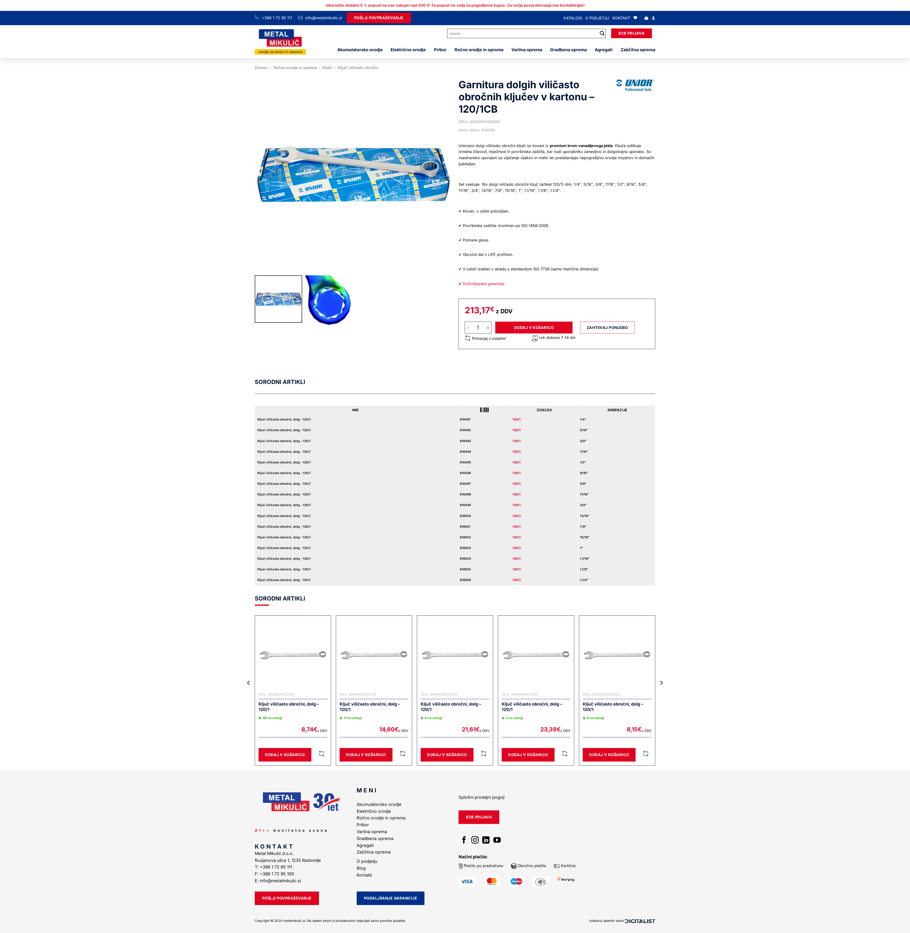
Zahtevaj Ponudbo (607, 327)
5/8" (583, 483)
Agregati (604, 49)
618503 (465, 548)
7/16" (584, 451)
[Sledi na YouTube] (497, 840)
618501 (465, 526)
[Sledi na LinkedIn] (486, 840)
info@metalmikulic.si (323, 17)
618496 (465, 473)
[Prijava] (653, 17)
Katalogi (573, 18)
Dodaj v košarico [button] (285, 754)
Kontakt (621, 18)
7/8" (583, 526)
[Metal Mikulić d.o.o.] (280, 42)
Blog (361, 868)
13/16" (584, 516)
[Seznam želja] (635, 17)
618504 (465, 558)
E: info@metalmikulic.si (278, 880)
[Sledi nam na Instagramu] (475, 840)
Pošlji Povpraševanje (379, 17)
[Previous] (248, 692)
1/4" (583, 419)
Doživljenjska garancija (483, 283)
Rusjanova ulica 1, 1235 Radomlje (288, 860)
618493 (465, 441)
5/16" (584, 430)
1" (581, 548)
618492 (465, 430)
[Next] (661, 692)
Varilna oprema (526, 49)
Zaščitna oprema (638, 49)
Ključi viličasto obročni (358, 67)
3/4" (583, 505)
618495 (465, 462)
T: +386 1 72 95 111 (274, 866)
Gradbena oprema (568, 49)
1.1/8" (584, 569)
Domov (261, 67)
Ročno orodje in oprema (479, 49)
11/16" (584, 494)
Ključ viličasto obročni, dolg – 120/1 (289, 707)
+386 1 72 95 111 (277, 17)
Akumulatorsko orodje (360, 49)
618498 (465, 494)
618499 (465, 505)
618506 (465, 580)
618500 (465, 516)
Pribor (440, 49)
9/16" (584, 473)
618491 (465, 419)
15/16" (584, 537)
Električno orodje (408, 49)
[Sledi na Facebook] (464, 840)
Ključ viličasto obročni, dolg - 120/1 (284, 419)
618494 (465, 451)
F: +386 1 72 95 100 (275, 873)
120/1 (517, 419)
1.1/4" (584, 580)
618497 (465, 483)
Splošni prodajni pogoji (482, 797)
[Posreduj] (602, 33)
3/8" (583, 441)
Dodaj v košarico (534, 327)
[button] (646, 17)
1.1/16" (585, 558)
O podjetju (597, 18)
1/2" (583, 462)
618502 (465, 537)
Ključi (327, 67)
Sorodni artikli (280, 382)
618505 (465, 569)
